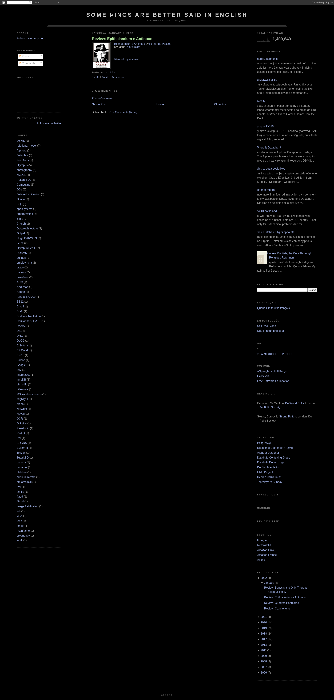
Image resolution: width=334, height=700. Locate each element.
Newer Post (99, 104)
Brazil (20, 306)
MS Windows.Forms (29, 394)
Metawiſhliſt (264, 545)
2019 (264, 628)
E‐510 (20, 355)
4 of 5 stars (133, 46)
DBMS (21, 140)
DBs (19, 189)
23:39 (111, 72)
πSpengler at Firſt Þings (272, 371)
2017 (264, 639)
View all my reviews (126, 59)
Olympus (22, 165)
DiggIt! (105, 77)
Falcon (21, 360)
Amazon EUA (265, 550)
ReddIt (96, 77)
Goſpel (21, 233)
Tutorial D (23, 457)
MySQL (21, 174)
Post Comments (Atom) (123, 112)
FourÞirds (23, 160)
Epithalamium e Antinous (129, 43)
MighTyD (22, 399)
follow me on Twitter (49, 123)
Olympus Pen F (26, 248)
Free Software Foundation (273, 381)
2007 (264, 667)
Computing (23, 184)
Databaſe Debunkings (270, 462)
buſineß (21, 257)
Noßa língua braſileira (270, 330)
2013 (264, 644)
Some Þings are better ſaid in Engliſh (167, 15)
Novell (21, 413)
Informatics (23, 374)
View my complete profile (275, 354)
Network (22, 408)
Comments (28, 63)
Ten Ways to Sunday (269, 481)
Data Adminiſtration (28, 194)
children (22, 472)
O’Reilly (22, 423)
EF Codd (22, 350)
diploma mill (24, 481)
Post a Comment (102, 98)
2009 (264, 655)
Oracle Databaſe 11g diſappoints (274, 232)
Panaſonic (23, 428)
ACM (20, 282)
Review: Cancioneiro (277, 608)
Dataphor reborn (265, 189)
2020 (264, 622)
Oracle (21, 199)
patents (21, 272)
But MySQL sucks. (266, 79)
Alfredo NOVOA (26, 296)
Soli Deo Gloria (266, 325)
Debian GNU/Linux (269, 477)
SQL (19, 204)
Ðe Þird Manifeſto (268, 467)
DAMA (21, 325)
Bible (20, 218)
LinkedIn (22, 384)
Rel (19, 438)
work (20, 540)
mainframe (23, 530)
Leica (20, 243)
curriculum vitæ (26, 477)
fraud (20, 496)
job (19, 511)
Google (21, 364)
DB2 (19, 330)
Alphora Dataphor (268, 452)
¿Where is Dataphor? (268, 147)
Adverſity (260, 101)
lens (19, 520)
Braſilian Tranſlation (29, 316)
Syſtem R (22, 447)
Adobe (21, 291)
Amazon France (267, 554)
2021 (264, 616)
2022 (264, 577)
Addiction (22, 287)
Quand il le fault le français (273, 308)
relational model (27, 145)
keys (19, 516)
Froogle (262, 540)
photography (24, 170)
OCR (20, 418)
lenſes (20, 525)
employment (24, 262)
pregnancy (23, 535)
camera (21, 462)
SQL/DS (22, 442)
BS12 (20, 301)
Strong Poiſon (287, 416)
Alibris (261, 559)
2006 (264, 672)
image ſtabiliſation (27, 506)
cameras (22, 467)
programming (25, 213)
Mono (20, 403)
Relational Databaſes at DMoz (275, 447)
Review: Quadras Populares (281, 602)
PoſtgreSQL (24, 179)
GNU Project (265, 472)
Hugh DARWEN (27, 238)
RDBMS (22, 252)
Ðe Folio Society (270, 407)
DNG (20, 335)
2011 (264, 650)
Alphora (21, 150)
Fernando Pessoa (160, 43)
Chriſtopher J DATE (29, 321)
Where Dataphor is (266, 58)
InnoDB (21, 379)
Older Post (220, 104)
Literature (22, 389)
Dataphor (22, 155)
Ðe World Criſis (294, 403)
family (20, 491)
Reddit (21, 433)
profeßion (23, 277)
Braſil (20, 311)
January (269, 582)
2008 (264, 661)
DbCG (21, 340)
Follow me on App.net (30, 38)
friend (20, 501)
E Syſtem (22, 345)
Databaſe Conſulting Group (273, 457)
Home (160, 104)
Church (21, 223)
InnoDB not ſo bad (266, 211)
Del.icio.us (118, 77)
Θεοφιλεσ (263, 376)
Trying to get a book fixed (270, 168)
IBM (19, 369)
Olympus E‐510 (264, 126)
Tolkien (21, 452)
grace (20, 267)
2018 (264, 633)
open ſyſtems (24, 209)
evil (19, 486)
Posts (25, 56)
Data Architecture (27, 228)
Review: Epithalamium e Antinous (122, 39)
